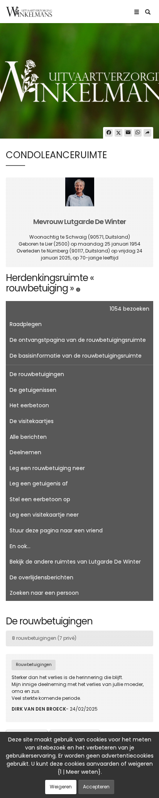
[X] (118, 133)
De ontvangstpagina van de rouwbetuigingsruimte (78, 340)
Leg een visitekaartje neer (44, 515)
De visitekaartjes (32, 421)
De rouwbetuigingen (37, 374)
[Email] (128, 133)
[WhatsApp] (138, 133)
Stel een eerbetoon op (40, 499)
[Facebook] (109, 133)
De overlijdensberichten (41, 577)
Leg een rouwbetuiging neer (47, 468)
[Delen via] (147, 133)
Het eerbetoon (29, 405)
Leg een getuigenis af (39, 483)
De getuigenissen (33, 390)
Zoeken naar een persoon (44, 593)
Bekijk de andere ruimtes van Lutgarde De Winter (75, 561)
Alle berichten (28, 437)
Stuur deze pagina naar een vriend (56, 530)
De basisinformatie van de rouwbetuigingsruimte (76, 356)
